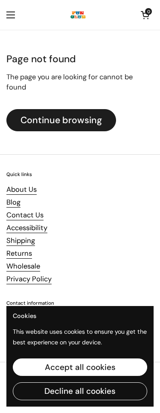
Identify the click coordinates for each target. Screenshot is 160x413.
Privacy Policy (29, 278)
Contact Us (25, 215)
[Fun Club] (78, 14)
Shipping (20, 240)
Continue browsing (61, 120)
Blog (13, 202)
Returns (19, 253)
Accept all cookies (80, 367)
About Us (21, 189)
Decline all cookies (80, 391)
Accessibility (26, 227)
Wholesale (23, 266)
